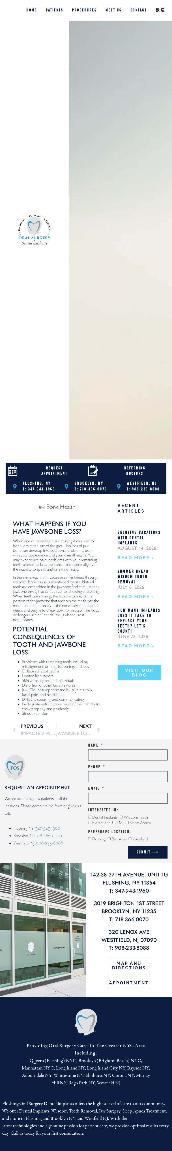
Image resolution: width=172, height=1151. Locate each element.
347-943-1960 (47, 828)
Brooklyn (119, 839)
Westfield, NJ (142, 483)
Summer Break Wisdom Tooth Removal (133, 576)
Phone (95, 767)
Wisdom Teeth (136, 817)
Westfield (140, 839)
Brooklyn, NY (89, 483)
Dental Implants (105, 817)
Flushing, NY (37, 483)
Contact (139, 10)
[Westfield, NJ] (118, 486)
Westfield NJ (96, 1118)
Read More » (136, 557)
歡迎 (160, 10)
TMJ (33, 690)
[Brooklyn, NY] (66, 486)
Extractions (101, 822)
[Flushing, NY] (14, 486)
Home (31, 10)
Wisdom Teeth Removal (74, 1111)
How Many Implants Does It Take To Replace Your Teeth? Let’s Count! (139, 620)
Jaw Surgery (109, 1111)
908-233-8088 (49, 843)
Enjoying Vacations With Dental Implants (139, 537)
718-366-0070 (49, 835)
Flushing (98, 839)
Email (94, 789)
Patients (54, 10)
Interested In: (103, 810)
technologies (25, 1126)
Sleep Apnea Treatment (144, 1111)
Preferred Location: (109, 832)
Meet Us (113, 10)
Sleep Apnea (140, 822)
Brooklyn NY (63, 1118)
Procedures (84, 10)
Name (94, 745)
